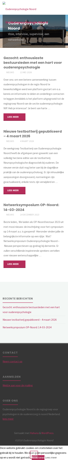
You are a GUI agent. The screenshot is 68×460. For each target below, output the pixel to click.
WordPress (47, 433)
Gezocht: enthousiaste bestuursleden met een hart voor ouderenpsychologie (32, 62)
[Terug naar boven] (34, 455)
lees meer (8, 418)
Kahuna (34, 433)
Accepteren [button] (38, 457)
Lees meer (51, 457)
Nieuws (10, 72)
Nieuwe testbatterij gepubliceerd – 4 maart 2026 (32, 133)
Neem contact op (12, 361)
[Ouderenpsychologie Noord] (19, 7)
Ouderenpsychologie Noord (26, 22)
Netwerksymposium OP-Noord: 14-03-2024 (31, 207)
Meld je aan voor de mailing (18, 385)
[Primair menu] (61, 7)
